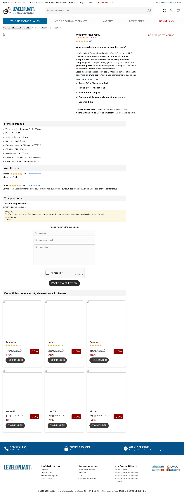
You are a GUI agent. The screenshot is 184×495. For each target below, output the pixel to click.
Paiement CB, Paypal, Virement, (84, 2)
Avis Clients (46, 478)
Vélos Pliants (120, 469)
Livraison (82, 472)
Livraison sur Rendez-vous (56, 2)
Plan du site (46, 472)
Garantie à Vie (106, 2)
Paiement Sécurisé (86, 469)
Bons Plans (166, 21)
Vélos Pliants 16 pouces (126, 472)
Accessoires (136, 21)
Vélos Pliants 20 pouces (126, 475)
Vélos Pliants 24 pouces (126, 478)
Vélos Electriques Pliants (71, 21)
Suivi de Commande (87, 478)
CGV (80, 475)
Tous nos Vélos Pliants (25, 21)
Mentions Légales (49, 475)
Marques (108, 21)
